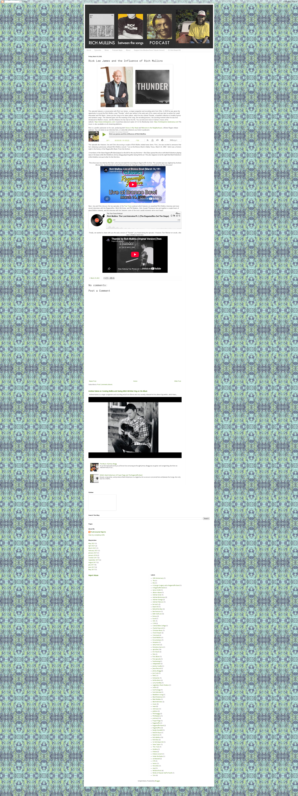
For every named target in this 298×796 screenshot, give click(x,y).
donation (156, 642)
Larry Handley (157, 683)
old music (156, 709)
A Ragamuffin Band (159, 588)
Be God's (155, 604)
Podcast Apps (117, 50)
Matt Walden (157, 699)
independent (156, 664)
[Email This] (104, 278)
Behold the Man (158, 609)
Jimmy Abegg (157, 671)
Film (154, 654)
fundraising (156, 661)
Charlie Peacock (158, 628)
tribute (155, 751)
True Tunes (128, 206)
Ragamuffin (156, 723)
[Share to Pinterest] (113, 278)
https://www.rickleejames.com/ (105, 122)
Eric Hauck (156, 652)
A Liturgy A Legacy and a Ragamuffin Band (166, 585)
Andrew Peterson (158, 602)
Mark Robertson (158, 697)
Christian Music (158, 630)
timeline (155, 749)
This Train (156, 747)
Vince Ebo (156, 766)
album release (157, 592)
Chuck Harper (157, 633)
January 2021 (92, 553)
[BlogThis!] (107, 278)
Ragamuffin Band (158, 725)
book (154, 618)
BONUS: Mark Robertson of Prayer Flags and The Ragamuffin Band (121, 475)
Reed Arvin (156, 735)
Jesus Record (157, 668)
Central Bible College (159, 626)
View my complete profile (96, 535)
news (154, 706)
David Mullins (157, 637)
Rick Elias (155, 740)
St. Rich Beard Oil (174, 50)
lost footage (157, 690)
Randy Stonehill (158, 730)
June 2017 (91, 567)
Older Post (177, 381)
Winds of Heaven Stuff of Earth (162, 773)
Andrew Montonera (159, 597)
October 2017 (92, 558)
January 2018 (92, 555)
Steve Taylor (157, 744)
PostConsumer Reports (98, 532)
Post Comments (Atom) (104, 384)
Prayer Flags (157, 721)
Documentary (157, 640)
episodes (155, 649)
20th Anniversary (158, 578)
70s (154, 580)
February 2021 (93, 550)
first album (156, 656)
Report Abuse (93, 575)
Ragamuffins (157, 728)
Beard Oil (155, 607)
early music (156, 645)
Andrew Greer (157, 595)
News (107, 50)
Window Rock (157, 770)
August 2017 (92, 562)
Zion (154, 775)
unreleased (156, 759)
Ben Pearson (157, 611)
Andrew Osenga (158, 599)
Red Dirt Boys (157, 732)
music (154, 704)
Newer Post (92, 381)
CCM (154, 623)
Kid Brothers (157, 680)
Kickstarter (156, 678)
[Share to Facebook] (111, 278)
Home (89, 50)
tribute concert (157, 754)
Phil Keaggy (156, 713)
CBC (154, 621)
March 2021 (92, 548)
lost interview (157, 692)
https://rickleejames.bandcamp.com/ (166, 122)
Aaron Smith (157, 590)
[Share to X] (109, 278)
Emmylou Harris (158, 647)
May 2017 (91, 569)
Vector (155, 763)
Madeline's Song (158, 694)
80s (154, 583)
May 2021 (91, 543)
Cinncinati (156, 635)
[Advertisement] (135, 361)
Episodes (98, 50)
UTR (154, 761)
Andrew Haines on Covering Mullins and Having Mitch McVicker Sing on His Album (117, 391)
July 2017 (91, 565)
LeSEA (154, 687)
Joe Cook (155, 673)
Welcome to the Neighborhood (151, 128)
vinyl (154, 768)
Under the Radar (158, 756)
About (128, 50)
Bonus (155, 616)
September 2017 (93, 560)
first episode (157, 659)
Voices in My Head (131, 128)
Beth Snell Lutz (157, 614)
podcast (155, 718)
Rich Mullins (156, 737)
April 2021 (91, 546)
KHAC (154, 675)
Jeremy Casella (157, 666)
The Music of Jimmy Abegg (108, 464)
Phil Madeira (157, 716)
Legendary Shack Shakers (161, 685)
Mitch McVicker (157, 702)
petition (155, 711)
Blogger (157, 781)
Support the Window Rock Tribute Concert (149, 50)
